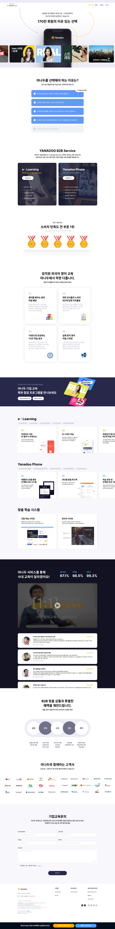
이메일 (19, 840)
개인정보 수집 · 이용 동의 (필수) (28, 865)
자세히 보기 (28, 178)
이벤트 (96, 5)
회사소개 (19, 893)
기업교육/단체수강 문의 (25, 398)
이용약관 (22, 896)
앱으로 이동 (90, 5)
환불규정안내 (26, 896)
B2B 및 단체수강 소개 (92, 892)
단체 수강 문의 (90, 899)
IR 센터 (19, 896)
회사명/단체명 (21, 831)
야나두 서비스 (23, 893)
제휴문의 (89, 895)
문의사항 (20, 848)
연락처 (60, 840)
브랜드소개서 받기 (38, 398)
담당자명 (60, 831)
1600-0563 (26, 910)
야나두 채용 (28, 893)
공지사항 (56, 895)
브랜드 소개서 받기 (86, 925)
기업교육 (101, 5)
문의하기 (57, 873)
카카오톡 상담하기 (74, 892)
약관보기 (40, 865)
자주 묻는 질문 (57, 892)
